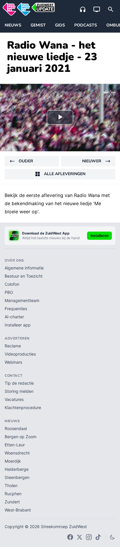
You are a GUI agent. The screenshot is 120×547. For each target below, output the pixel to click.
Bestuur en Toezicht (24, 276)
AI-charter (14, 316)
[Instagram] (89, 537)
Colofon (12, 284)
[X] (79, 537)
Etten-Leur (15, 444)
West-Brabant (18, 509)
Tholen (11, 485)
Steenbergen (17, 477)
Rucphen (13, 493)
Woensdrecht (17, 452)
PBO (9, 292)
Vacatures (14, 399)
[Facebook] (70, 537)
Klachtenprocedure (23, 407)
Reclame (13, 345)
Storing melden (19, 391)
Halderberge (17, 469)
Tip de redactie (19, 383)
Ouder (26, 161)
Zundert (12, 501)
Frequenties (16, 308)
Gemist (38, 25)
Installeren (99, 235)
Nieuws (13, 25)
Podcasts (85, 25)
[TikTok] (98, 537)
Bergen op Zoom (20, 436)
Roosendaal (16, 428)
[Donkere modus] (112, 537)
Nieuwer (91, 161)
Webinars (13, 362)
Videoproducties (20, 353)
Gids (60, 25)
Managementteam (22, 300)
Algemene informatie (24, 267)
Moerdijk (13, 461)
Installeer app (18, 324)
